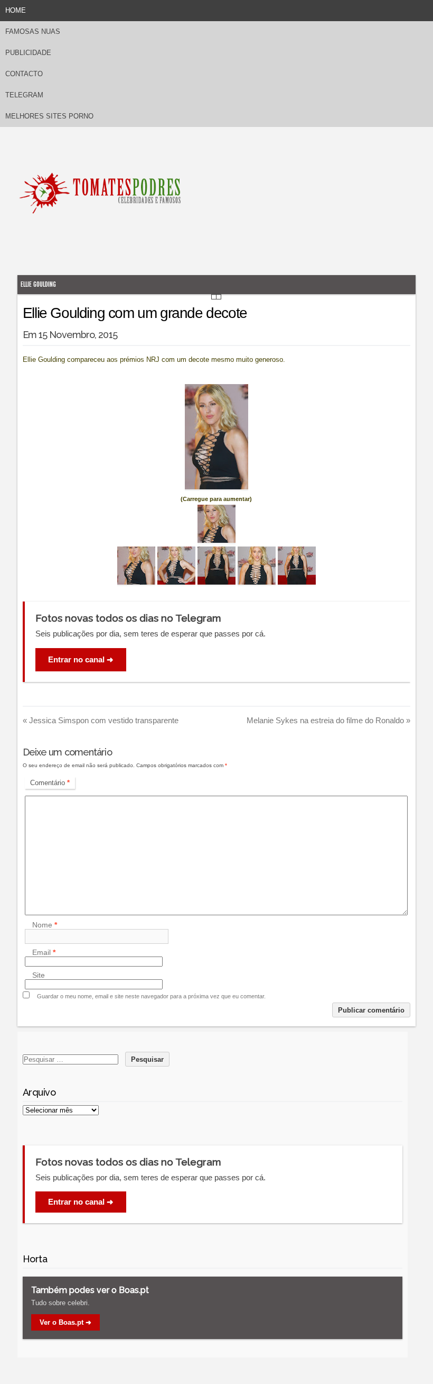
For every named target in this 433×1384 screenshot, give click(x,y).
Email (43, 952)
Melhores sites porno (49, 116)
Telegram (24, 95)
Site (38, 975)
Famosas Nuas (32, 31)
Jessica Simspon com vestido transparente (100, 720)
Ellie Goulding (38, 284)
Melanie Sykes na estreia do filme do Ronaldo (328, 720)
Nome (44, 925)
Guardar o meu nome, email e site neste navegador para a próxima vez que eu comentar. (151, 996)
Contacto (24, 74)
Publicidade (28, 53)
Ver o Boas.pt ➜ (65, 1322)
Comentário (50, 783)
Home (15, 10)
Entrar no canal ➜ (81, 659)
